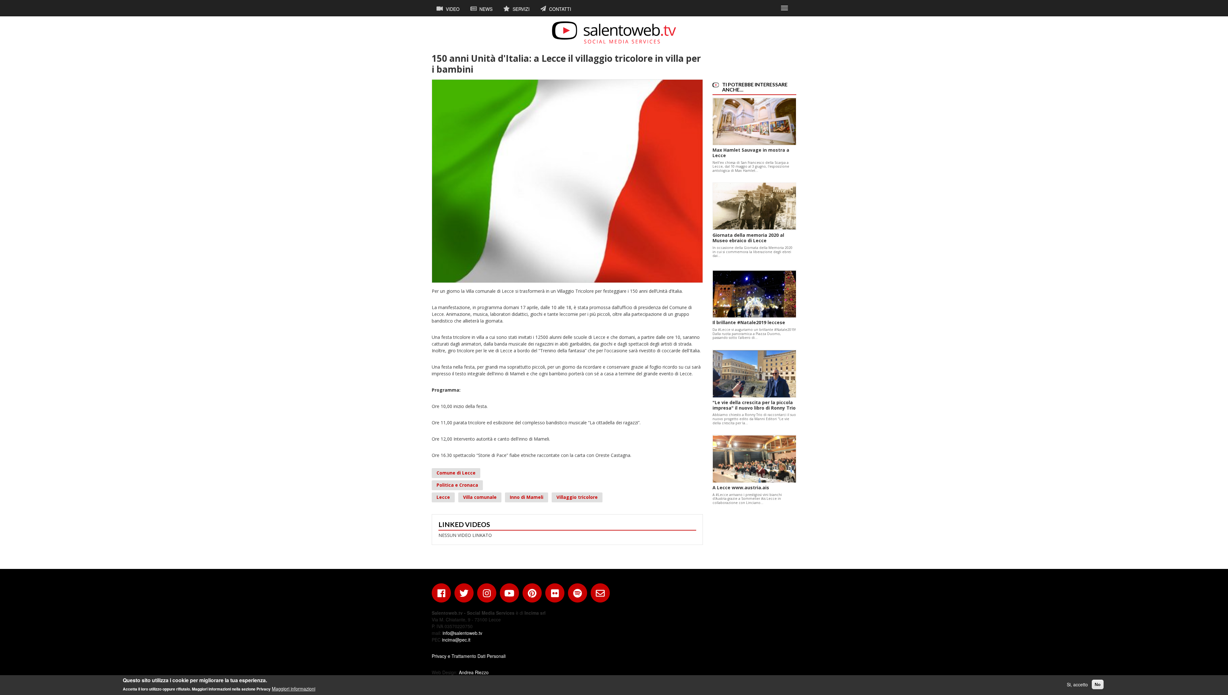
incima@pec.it (456, 639)
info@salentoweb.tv (462, 633)
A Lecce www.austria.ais (740, 487)
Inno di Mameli (526, 497)
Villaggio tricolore (577, 497)
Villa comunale (480, 497)
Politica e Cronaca (457, 485)
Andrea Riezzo (474, 672)
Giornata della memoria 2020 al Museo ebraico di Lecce (748, 238)
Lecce (443, 497)
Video (452, 9)
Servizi (520, 9)
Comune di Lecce (456, 473)
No (1098, 684)
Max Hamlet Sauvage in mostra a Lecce (750, 152)
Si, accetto (1077, 684)
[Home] (614, 32)
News (485, 9)
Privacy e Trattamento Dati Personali (469, 656)
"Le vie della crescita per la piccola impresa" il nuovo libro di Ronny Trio (754, 405)
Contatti (559, 9)
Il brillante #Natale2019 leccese (748, 322)
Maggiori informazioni (293, 688)
